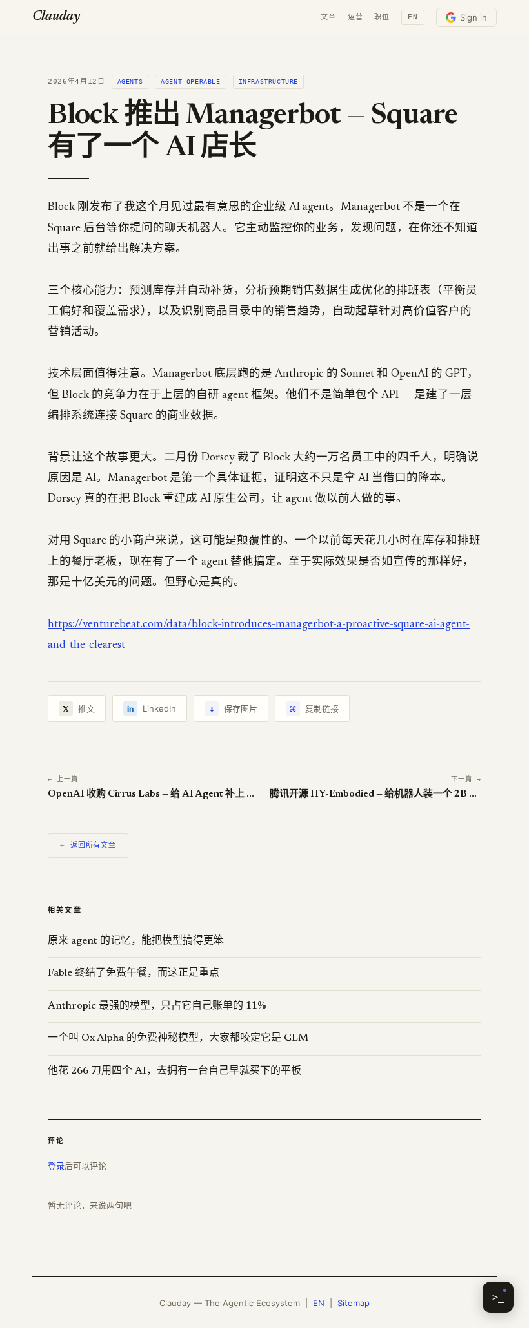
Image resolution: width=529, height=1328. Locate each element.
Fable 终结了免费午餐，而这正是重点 (133, 973)
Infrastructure (268, 81)
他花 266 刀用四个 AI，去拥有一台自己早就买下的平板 (174, 1071)
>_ (498, 1297)
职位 (382, 17)
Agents (130, 81)
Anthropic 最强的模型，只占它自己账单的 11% (157, 1006)
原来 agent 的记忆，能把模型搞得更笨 (136, 941)
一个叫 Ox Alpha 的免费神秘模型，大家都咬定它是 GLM (178, 1038)
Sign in (473, 17)
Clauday (56, 17)
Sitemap (353, 1303)
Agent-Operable (190, 81)
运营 (355, 17)
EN (413, 17)
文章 (328, 17)
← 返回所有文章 (88, 845)
